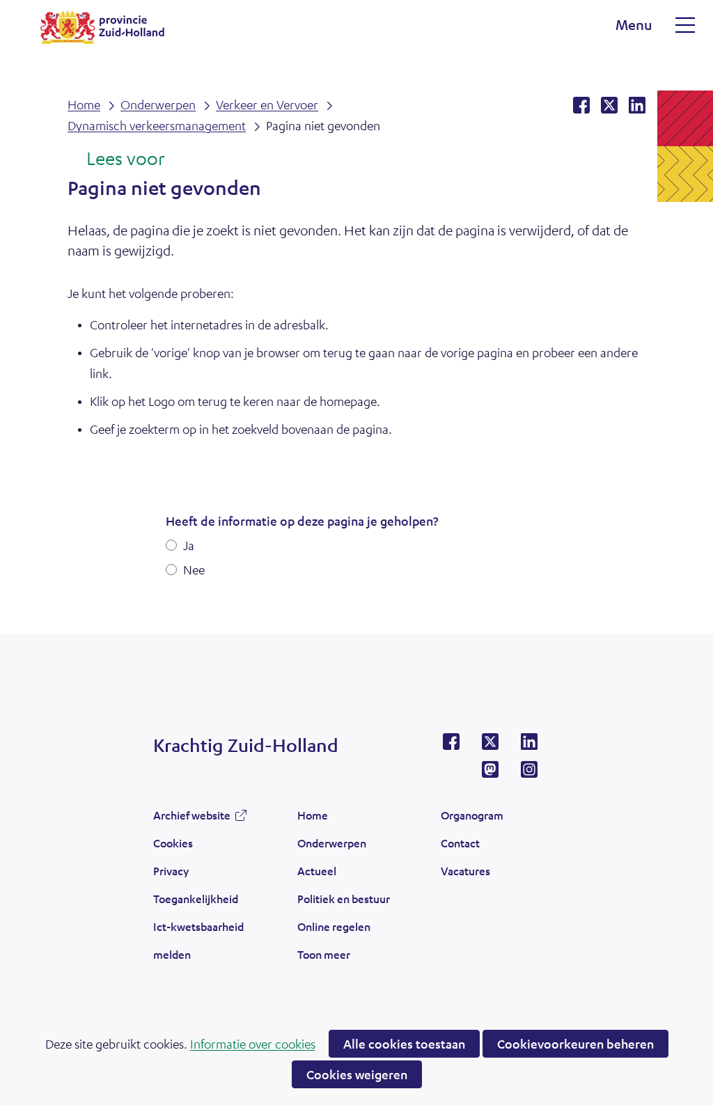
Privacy (171, 870)
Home (312, 815)
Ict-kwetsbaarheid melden (198, 940)
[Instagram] (529, 774)
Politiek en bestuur (343, 898)
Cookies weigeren (356, 1074)
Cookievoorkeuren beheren (575, 1043)
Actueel (316, 870)
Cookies (173, 842)
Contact (460, 842)
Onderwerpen (331, 842)
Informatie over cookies (252, 1043)
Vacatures (465, 870)
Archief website (191, 818)
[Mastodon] (490, 774)
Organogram (472, 815)
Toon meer (323, 958)
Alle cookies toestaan (404, 1043)
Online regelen (333, 926)
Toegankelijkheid (195, 898)
